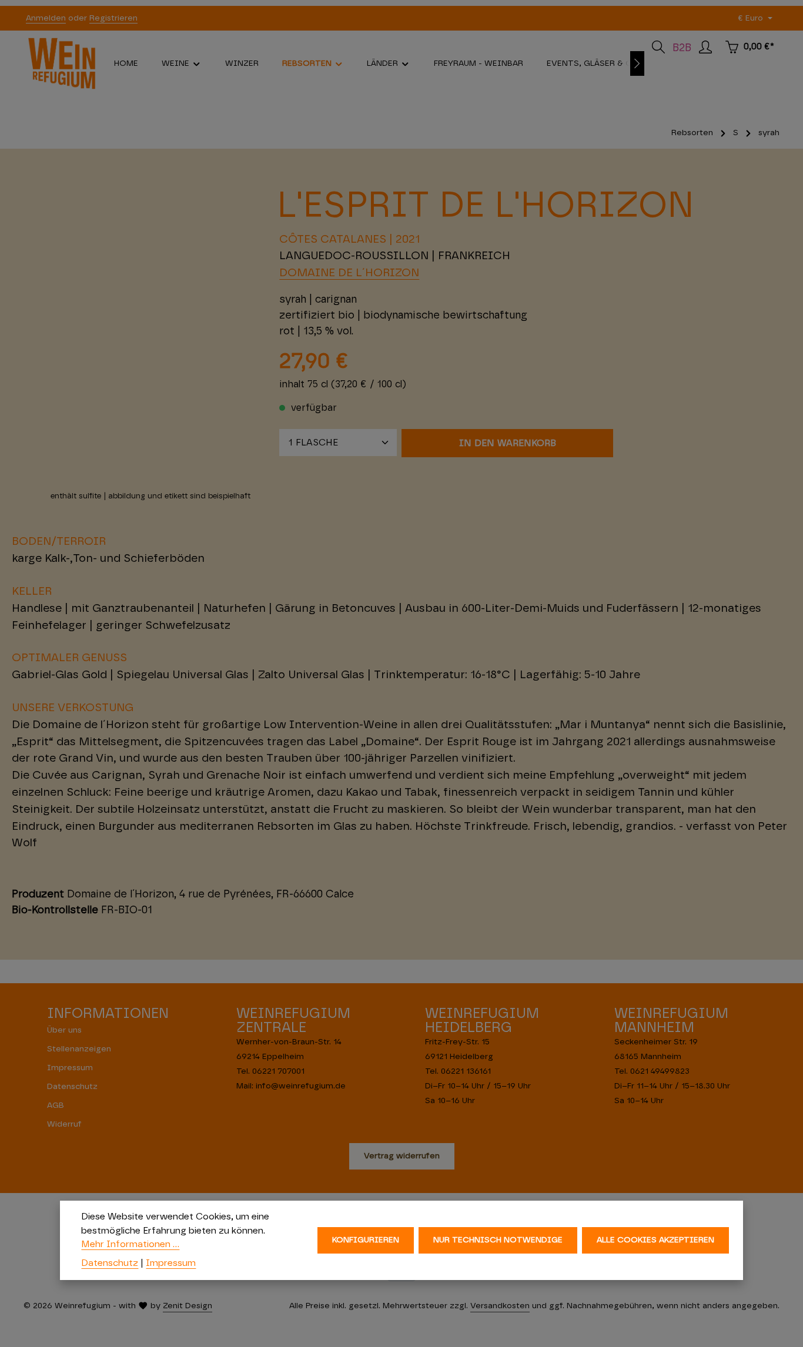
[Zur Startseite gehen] (62, 63)
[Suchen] (658, 47)
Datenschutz (72, 1087)
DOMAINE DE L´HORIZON (349, 273)
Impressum (70, 1068)
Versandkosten (500, 1306)
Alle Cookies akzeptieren (655, 1240)
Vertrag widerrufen (402, 1156)
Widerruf (64, 1124)
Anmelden (46, 18)
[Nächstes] (637, 63)
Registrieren (113, 18)
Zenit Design (187, 1306)
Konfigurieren (365, 1240)
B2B (681, 48)
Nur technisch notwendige (498, 1240)
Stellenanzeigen (79, 1049)
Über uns (64, 1030)
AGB (55, 1105)
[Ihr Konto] (705, 47)
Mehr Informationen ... (130, 1244)
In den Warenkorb (507, 443)
